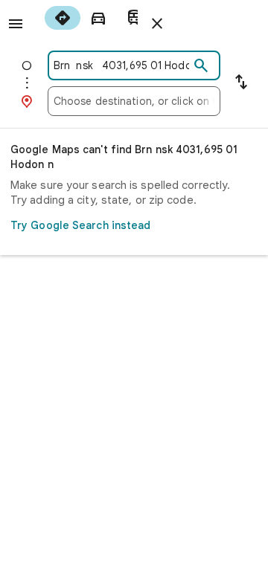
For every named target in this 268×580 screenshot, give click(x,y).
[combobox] (121, 65)
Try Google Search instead (80, 225)
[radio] (62, 18)
